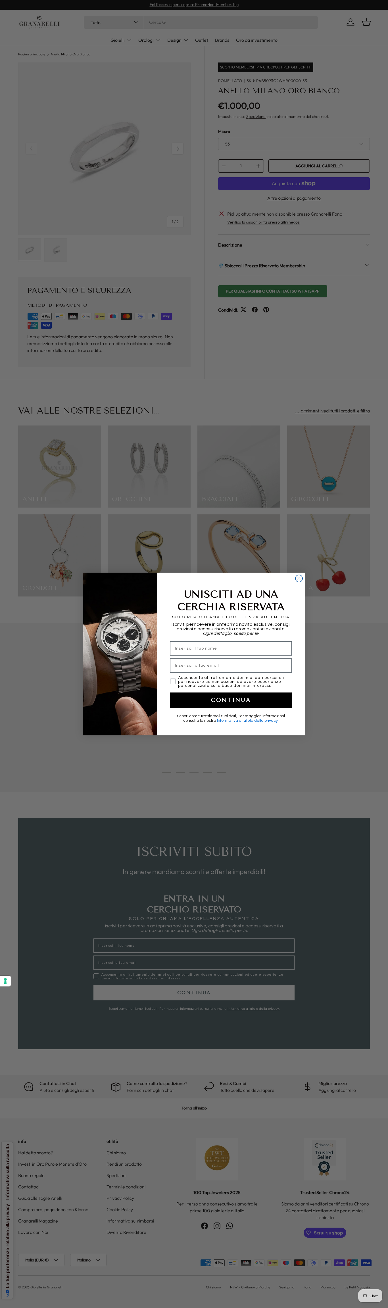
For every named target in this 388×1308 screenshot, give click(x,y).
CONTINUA (231, 700)
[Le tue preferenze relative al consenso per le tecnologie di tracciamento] (5, 981)
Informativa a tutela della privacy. (248, 721)
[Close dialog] (299, 578)
